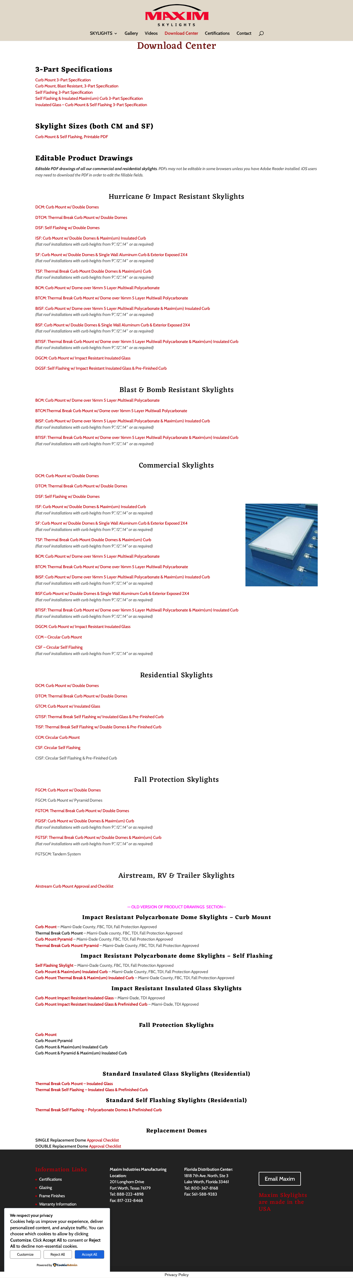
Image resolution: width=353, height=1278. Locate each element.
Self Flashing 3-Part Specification (64, 92)
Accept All (89, 1254)
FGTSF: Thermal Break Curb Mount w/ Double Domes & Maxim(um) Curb (98, 837)
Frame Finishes (52, 1195)
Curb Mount (46, 926)
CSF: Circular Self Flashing (58, 747)
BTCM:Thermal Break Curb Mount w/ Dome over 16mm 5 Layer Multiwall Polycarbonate (111, 410)
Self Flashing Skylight (54, 965)
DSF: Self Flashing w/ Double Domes (67, 227)
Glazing (45, 1187)
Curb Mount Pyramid (54, 939)
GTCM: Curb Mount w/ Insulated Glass (67, 706)
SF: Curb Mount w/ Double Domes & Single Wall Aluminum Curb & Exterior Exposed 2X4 (111, 254)
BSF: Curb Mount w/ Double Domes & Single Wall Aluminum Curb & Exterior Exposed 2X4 (112, 325)
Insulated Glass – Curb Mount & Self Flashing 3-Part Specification (91, 104)
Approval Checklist (77, 1140)
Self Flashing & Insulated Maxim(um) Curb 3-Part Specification (89, 98)
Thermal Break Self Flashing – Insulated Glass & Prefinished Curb (91, 1089)
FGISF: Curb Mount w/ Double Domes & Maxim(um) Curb (84, 820)
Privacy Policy (177, 1274)
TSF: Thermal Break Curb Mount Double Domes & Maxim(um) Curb (93, 271)
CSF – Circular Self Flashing (59, 647)
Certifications (217, 33)
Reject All (57, 1254)
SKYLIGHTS (101, 33)
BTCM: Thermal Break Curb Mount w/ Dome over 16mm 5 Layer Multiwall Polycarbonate (111, 298)
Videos (151, 33)
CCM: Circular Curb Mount (57, 737)
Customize (25, 1254)
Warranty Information (57, 1204)
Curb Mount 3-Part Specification (63, 79)
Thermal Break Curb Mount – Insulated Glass (74, 1083)
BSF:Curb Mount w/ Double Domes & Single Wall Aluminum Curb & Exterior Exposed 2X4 (112, 593)
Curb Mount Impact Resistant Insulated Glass (74, 997)
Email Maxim (280, 1178)
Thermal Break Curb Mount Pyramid (67, 945)
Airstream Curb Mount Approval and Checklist (74, 886)
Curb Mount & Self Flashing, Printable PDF (71, 136)
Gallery (131, 33)
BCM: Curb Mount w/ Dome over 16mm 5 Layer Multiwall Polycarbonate (97, 287)
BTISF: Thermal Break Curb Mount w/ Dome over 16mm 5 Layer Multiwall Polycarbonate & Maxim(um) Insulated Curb (136, 341)
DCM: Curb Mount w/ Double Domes (67, 207)
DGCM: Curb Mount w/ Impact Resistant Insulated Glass (82, 358)
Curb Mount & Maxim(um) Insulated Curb (71, 971)
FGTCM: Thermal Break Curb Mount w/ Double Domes (82, 810)
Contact (244, 33)
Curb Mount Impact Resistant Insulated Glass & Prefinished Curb (91, 1004)
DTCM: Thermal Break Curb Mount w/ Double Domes (81, 217)
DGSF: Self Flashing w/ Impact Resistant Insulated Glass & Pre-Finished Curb (101, 368)
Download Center (181, 33)
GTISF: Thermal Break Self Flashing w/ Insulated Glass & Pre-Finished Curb (99, 716)
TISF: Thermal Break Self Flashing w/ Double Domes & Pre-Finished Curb (98, 726)
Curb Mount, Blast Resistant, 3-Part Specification (76, 86)
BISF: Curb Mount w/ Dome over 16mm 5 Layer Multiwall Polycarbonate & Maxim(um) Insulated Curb (122, 308)
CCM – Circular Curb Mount (58, 637)
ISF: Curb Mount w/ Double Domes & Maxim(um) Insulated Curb (90, 238)
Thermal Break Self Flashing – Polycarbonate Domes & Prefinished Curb (98, 1109)
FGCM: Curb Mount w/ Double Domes (68, 790)
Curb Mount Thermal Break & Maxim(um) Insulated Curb (84, 977)
